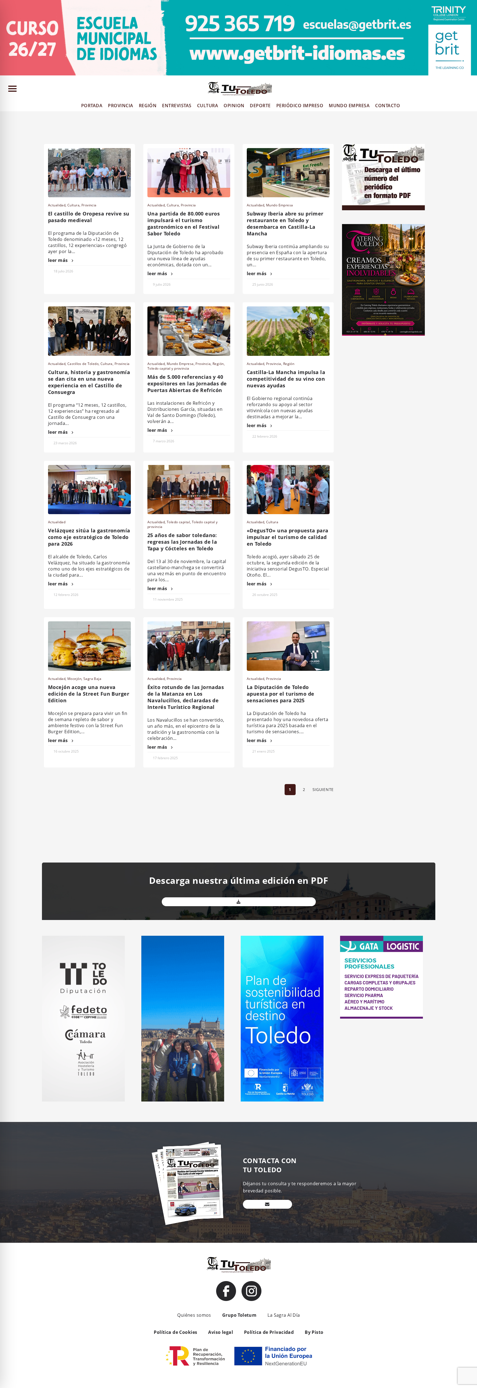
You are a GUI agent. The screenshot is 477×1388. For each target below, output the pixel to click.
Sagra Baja (92, 678)
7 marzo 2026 (163, 441)
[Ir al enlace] (226, 1291)
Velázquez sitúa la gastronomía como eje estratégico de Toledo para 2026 (89, 537)
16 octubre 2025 (66, 751)
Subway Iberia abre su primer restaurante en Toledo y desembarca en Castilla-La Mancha (285, 223)
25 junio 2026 (262, 284)
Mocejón (74, 678)
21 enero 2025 (263, 751)
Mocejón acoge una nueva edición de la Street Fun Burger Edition (88, 694)
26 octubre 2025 (264, 594)
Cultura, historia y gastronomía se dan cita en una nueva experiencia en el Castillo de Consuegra (89, 382)
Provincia (89, 205)
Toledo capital (178, 522)
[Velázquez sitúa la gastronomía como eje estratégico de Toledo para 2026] (89, 489)
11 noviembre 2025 (168, 599)
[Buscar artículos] (470, 89)
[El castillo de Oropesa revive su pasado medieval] (89, 172)
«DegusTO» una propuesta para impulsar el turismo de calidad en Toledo (287, 537)
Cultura (73, 205)
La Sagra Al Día (283, 1315)
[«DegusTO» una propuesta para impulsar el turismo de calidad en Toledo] (288, 489)
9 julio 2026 (162, 284)
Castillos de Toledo (83, 363)
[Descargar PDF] (239, 901)
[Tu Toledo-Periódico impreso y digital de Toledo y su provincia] (240, 88)
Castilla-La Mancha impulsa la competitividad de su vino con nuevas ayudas (286, 379)
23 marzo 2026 (65, 443)
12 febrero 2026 (66, 594)
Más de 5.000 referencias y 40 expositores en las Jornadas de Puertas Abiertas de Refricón (187, 383)
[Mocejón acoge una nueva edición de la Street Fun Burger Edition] (89, 646)
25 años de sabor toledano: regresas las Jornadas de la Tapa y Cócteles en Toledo (182, 542)
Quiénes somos (194, 1315)
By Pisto (314, 1332)
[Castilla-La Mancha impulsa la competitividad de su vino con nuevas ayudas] (288, 331)
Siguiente (323, 789)
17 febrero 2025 (165, 758)
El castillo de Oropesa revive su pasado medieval (88, 217)
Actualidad (56, 205)
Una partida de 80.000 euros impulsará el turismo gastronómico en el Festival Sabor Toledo (183, 223)
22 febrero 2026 (264, 436)
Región (218, 363)
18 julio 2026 (63, 271)
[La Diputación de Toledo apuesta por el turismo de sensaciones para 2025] (288, 646)
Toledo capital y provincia (168, 368)
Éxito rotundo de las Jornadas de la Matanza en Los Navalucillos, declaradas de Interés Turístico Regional (185, 697)
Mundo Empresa (279, 205)
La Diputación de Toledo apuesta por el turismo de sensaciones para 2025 (280, 694)
